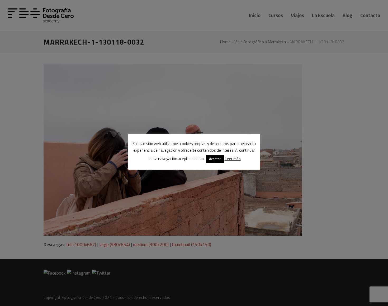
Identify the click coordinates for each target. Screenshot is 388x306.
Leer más (233, 159)
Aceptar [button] (215, 158)
